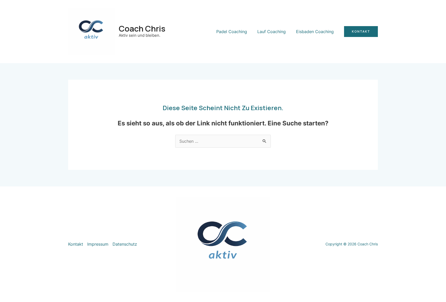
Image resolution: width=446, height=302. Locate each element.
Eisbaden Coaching (315, 31)
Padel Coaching (231, 31)
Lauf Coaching (271, 31)
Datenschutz (125, 244)
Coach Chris (142, 28)
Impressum (97, 244)
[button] (361, 31)
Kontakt (75, 244)
